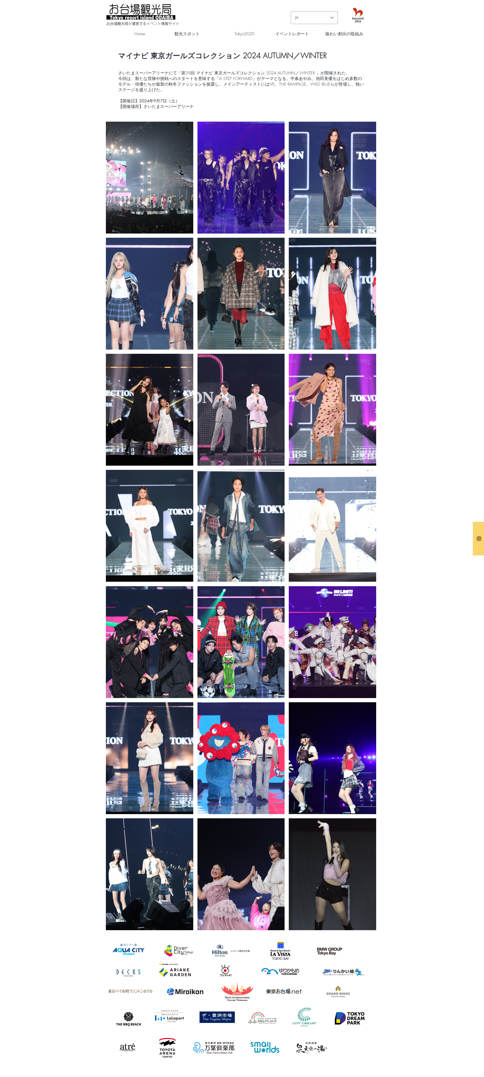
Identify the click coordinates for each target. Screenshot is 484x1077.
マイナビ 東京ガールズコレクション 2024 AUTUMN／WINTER (222, 55)
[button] (149, 178)
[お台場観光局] (479, 538)
